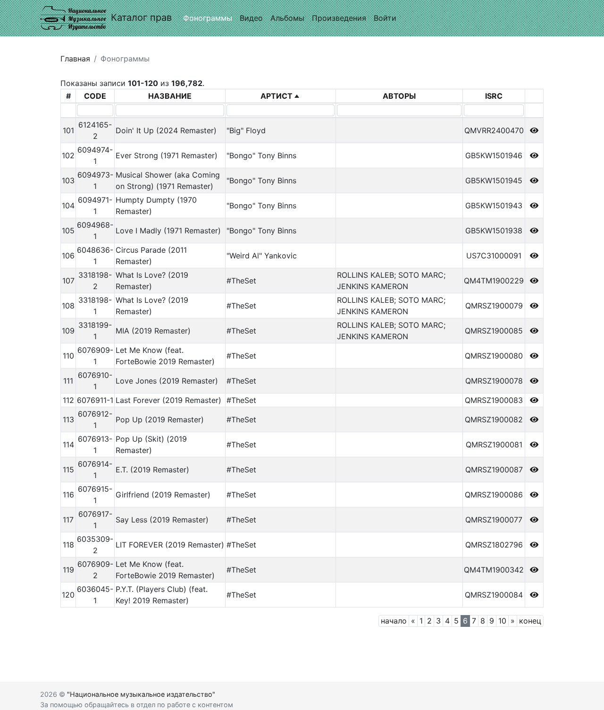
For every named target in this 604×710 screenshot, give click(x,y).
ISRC (494, 96)
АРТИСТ (276, 96)
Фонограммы (207, 18)
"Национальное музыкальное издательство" (141, 694)
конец (530, 620)
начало (394, 620)
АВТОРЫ (399, 96)
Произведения (339, 18)
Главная (75, 58)
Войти (385, 18)
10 (502, 620)
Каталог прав (141, 17)
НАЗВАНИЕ (170, 96)
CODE (95, 96)
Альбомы (287, 18)
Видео (251, 18)
